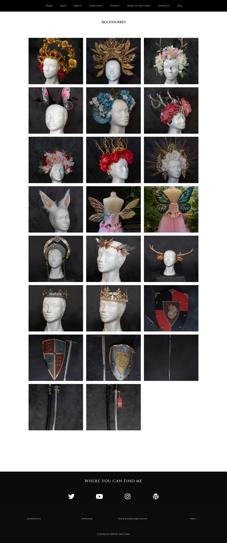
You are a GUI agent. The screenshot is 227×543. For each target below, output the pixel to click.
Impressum (87, 518)
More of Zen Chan (138, 5)
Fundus (115, 5)
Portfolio (96, 5)
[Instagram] (127, 496)
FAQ (179, 5)
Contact (163, 5)
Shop (63, 5)
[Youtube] (99, 496)
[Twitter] (71, 496)
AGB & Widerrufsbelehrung (132, 518)
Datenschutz (34, 518)
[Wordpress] (155, 496)
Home (49, 5)
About (78, 5)
